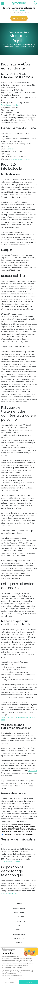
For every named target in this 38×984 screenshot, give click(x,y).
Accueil (19, 904)
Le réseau (19, 943)
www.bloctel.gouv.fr (9, 893)
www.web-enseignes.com (19, 159)
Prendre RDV (20, 18)
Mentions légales (19, 934)
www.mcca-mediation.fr (11, 861)
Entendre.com (19, 938)
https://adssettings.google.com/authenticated (18, 718)
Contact (10, 149)
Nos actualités (19, 917)
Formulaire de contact (10, 105)
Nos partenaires (19, 908)
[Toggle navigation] (2, 3)
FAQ (19, 925)
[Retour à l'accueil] (19, 3)
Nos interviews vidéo (19, 921)
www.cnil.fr (32, 771)
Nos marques (19, 912)
